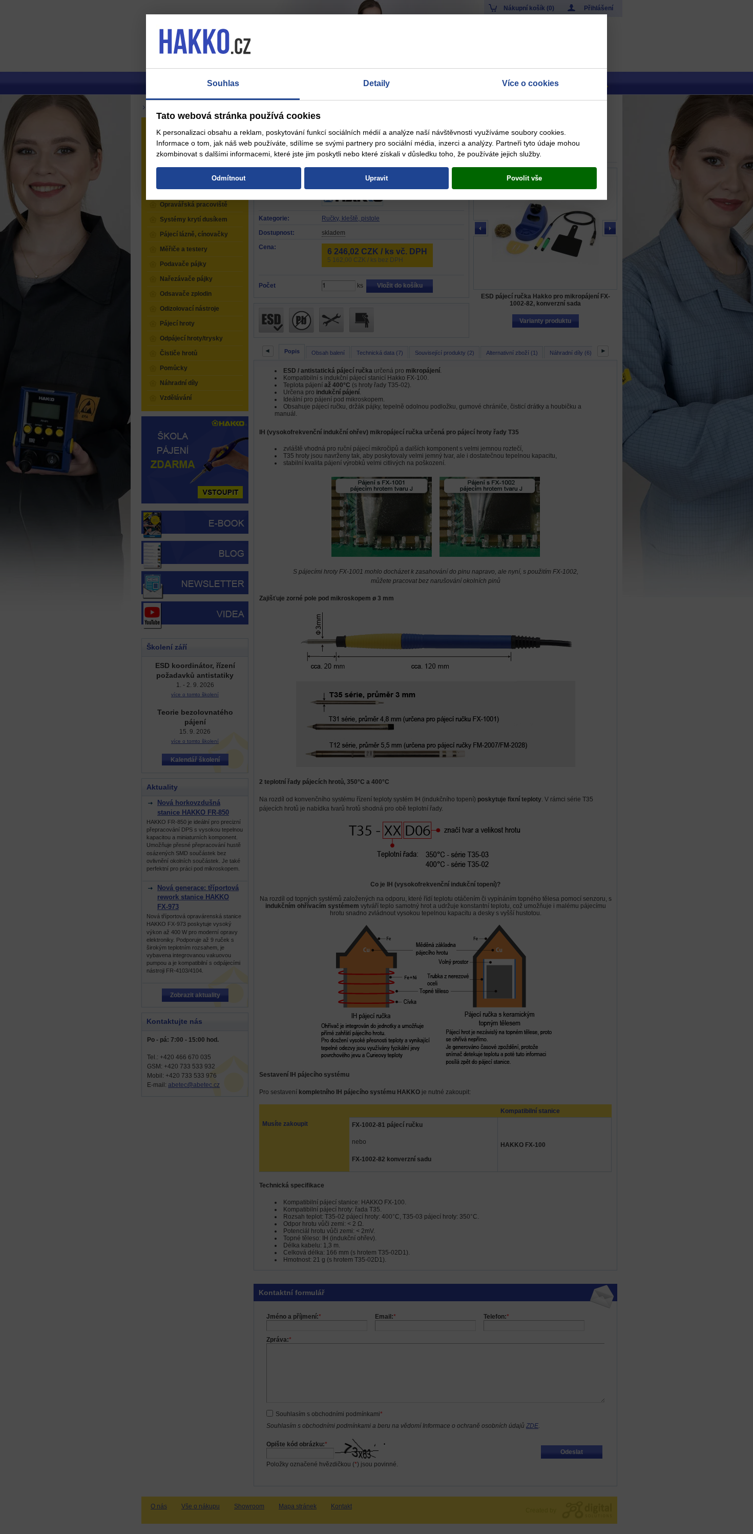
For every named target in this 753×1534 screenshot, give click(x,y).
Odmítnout (228, 178)
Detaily (376, 83)
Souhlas (223, 83)
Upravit (376, 178)
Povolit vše (524, 178)
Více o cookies (530, 83)
